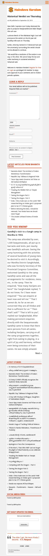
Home (22, 546)
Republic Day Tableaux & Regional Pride (25, 176)
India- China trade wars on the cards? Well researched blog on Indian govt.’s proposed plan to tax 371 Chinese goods (26, 203)
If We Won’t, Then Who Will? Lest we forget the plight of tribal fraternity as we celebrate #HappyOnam (24, 450)
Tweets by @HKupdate (14, 498)
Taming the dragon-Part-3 (20, 195)
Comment (13, 93)
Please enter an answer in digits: (20, 148)
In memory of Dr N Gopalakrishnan (21, 367)
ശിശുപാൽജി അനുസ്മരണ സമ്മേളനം (23, 370)
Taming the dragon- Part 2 (20, 198)
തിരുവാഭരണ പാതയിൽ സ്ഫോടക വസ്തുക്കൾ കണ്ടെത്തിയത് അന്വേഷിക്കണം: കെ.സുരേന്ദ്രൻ (25, 387)
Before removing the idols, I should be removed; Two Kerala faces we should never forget (24, 211)
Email (11, 134)
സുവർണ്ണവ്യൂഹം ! (16, 461)
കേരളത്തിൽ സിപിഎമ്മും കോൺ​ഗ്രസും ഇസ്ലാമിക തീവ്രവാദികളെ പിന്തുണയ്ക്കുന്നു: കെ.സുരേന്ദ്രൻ (24, 411)
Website (12, 141)
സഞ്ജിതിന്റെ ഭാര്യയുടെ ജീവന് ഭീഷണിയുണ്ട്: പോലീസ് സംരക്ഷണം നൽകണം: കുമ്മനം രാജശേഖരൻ (22, 418)
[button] (47, 2)
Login (11, 70)
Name (12, 127)
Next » (38, 353)
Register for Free (35, 67)
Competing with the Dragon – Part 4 (22, 465)
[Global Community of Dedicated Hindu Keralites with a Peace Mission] (24, 12)
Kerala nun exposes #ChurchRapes (21, 484)
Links (27, 546)
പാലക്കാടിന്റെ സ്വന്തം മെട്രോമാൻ (22, 435)
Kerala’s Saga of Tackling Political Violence (24, 424)
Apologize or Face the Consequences (22, 444)
